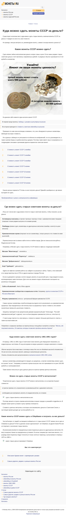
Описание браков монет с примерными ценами (23, 456)
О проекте (4, 499)
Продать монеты (38, 13)
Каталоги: (4, 10)
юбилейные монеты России (12, 479)
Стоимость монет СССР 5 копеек (18, 166)
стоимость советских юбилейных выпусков (30, 127)
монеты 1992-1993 (9, 483)
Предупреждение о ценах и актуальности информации (19, 198)
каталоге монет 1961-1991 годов (41, 355)
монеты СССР (8, 14)
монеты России (8, 12)
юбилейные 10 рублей (10, 481)
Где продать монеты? (10, 497)
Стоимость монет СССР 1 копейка (18, 150)
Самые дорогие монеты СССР (13, 492)
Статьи (38, 10)
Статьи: (3, 490)
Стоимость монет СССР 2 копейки (19, 155)
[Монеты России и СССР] (10, 5)
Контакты (4, 501)
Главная (30, 23)
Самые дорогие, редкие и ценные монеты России (24, 461)
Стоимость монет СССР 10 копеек (18, 172)
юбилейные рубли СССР (11, 488)
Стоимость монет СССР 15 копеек (18, 177)
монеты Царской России (11, 17)
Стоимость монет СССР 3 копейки (19, 161)
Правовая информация (33, 513)
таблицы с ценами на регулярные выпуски (31, 122)
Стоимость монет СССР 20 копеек (18, 183)
